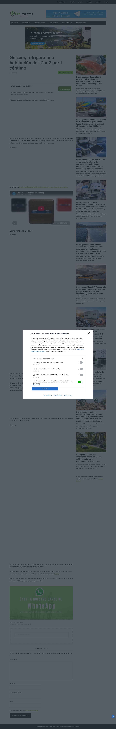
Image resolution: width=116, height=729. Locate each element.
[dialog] (58, 364)
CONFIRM (45, 389)
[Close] (89, 334)
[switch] (80, 362)
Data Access (58, 395)
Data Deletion (48, 395)
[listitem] (58, 358)
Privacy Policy (68, 395)
